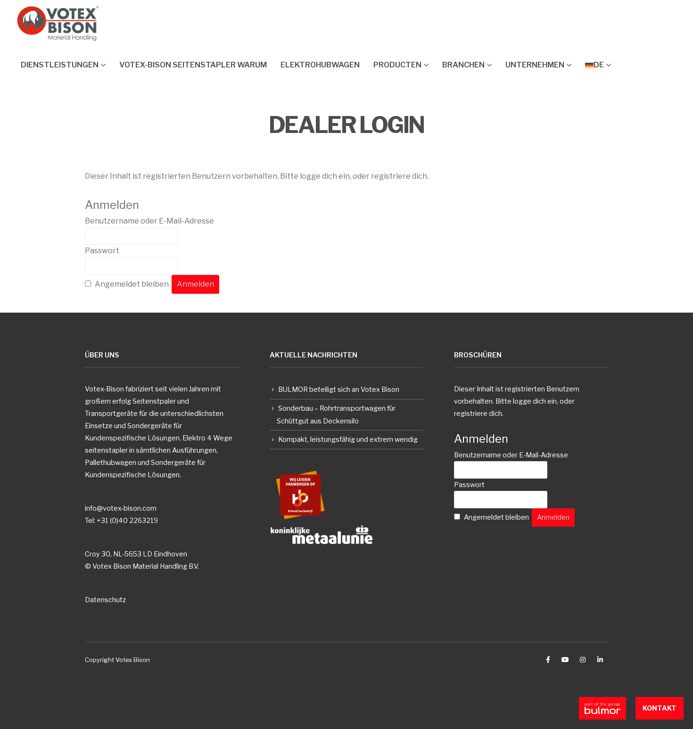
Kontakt (659, 708)
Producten (397, 64)
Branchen (463, 64)
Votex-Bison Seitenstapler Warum (193, 64)
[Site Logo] (58, 23)
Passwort (102, 250)
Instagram (583, 660)
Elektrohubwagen (320, 64)
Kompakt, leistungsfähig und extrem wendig (348, 439)
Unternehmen (534, 64)
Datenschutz (105, 600)
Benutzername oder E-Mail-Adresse (149, 220)
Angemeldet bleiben (132, 284)
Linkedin (600, 660)
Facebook (548, 660)
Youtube (565, 660)
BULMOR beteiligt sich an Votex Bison (338, 389)
